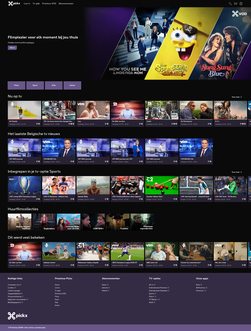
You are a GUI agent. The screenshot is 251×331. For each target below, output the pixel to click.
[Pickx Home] (17, 316)
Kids (56, 302)
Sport (57, 299)
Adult (151, 302)
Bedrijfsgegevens (14, 302)
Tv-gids (57, 290)
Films (57, 296)
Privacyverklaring (15, 296)
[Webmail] (235, 3)
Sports (151, 293)
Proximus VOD (60, 293)
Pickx (198, 285)
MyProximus (201, 288)
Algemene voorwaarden (17, 299)
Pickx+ (151, 296)
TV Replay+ (153, 299)
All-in (151, 285)
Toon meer (236, 97)
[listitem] (19, 222)
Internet (105, 288)
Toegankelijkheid (14, 293)
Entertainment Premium (158, 288)
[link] (24, 114)
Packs (104, 285)
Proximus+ (200, 290)
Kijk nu (12, 48)
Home (57, 285)
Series (57, 305)
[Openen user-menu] (241, 3)
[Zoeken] (230, 3)
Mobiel (104, 290)
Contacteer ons (14, 285)
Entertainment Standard (158, 290)
